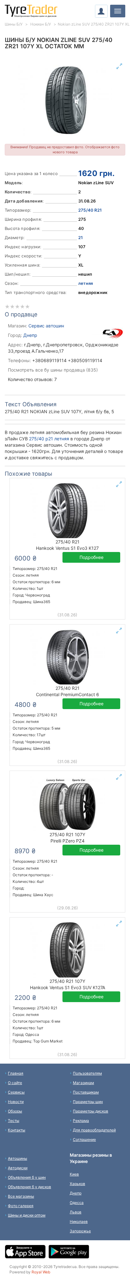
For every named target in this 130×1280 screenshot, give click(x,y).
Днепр (30, 335)
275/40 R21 (90, 210)
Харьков (77, 1183)
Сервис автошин (46, 325)
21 (80, 237)
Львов (75, 1212)
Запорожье (80, 1231)
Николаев (79, 1221)
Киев (74, 1174)
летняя (85, 283)
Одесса (77, 1202)
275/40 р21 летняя (49, 438)
